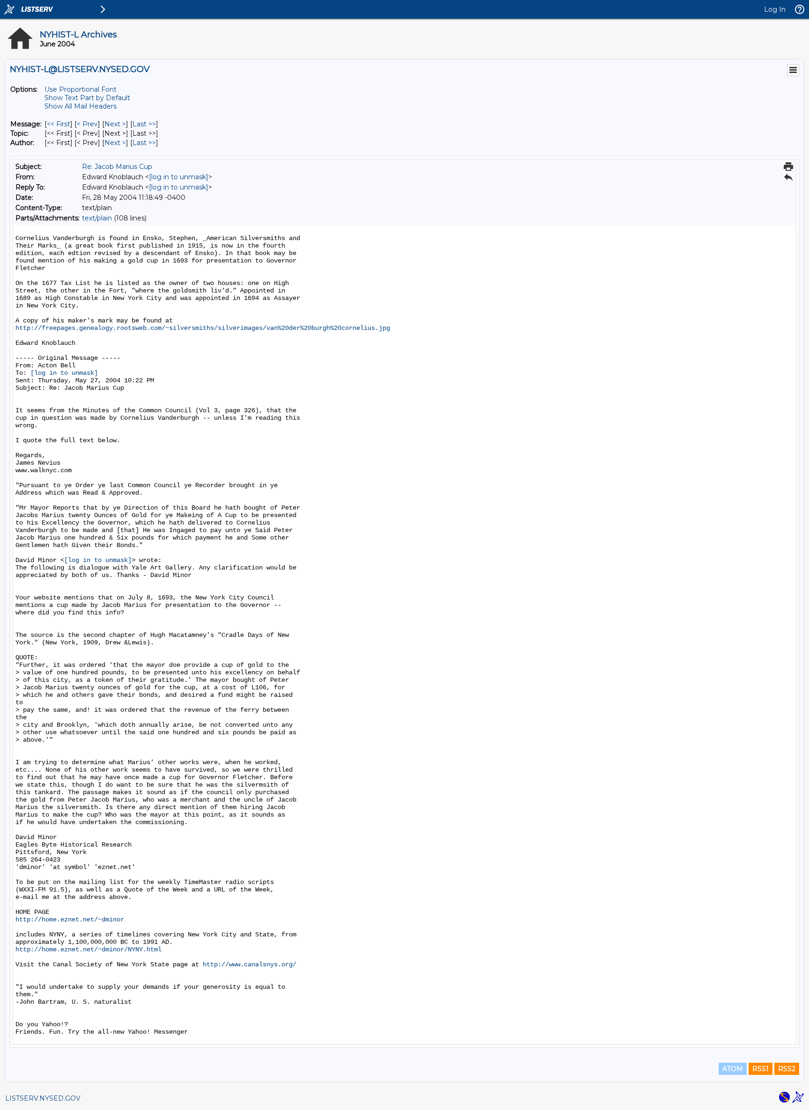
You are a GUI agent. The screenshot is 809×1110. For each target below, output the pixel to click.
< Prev (87, 124)
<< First (58, 124)
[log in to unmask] (178, 177)
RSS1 (760, 1069)
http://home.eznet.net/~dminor (69, 919)
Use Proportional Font (80, 89)
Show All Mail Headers (80, 106)
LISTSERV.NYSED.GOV (43, 1098)
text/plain (97, 218)
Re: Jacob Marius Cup (117, 166)
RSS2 (786, 1069)
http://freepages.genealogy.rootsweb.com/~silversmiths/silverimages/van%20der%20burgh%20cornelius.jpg (202, 328)
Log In (775, 9)
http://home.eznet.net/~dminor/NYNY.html (88, 949)
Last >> (144, 124)
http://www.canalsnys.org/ (249, 964)
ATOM (732, 1069)
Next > (115, 124)
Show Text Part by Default (87, 98)
